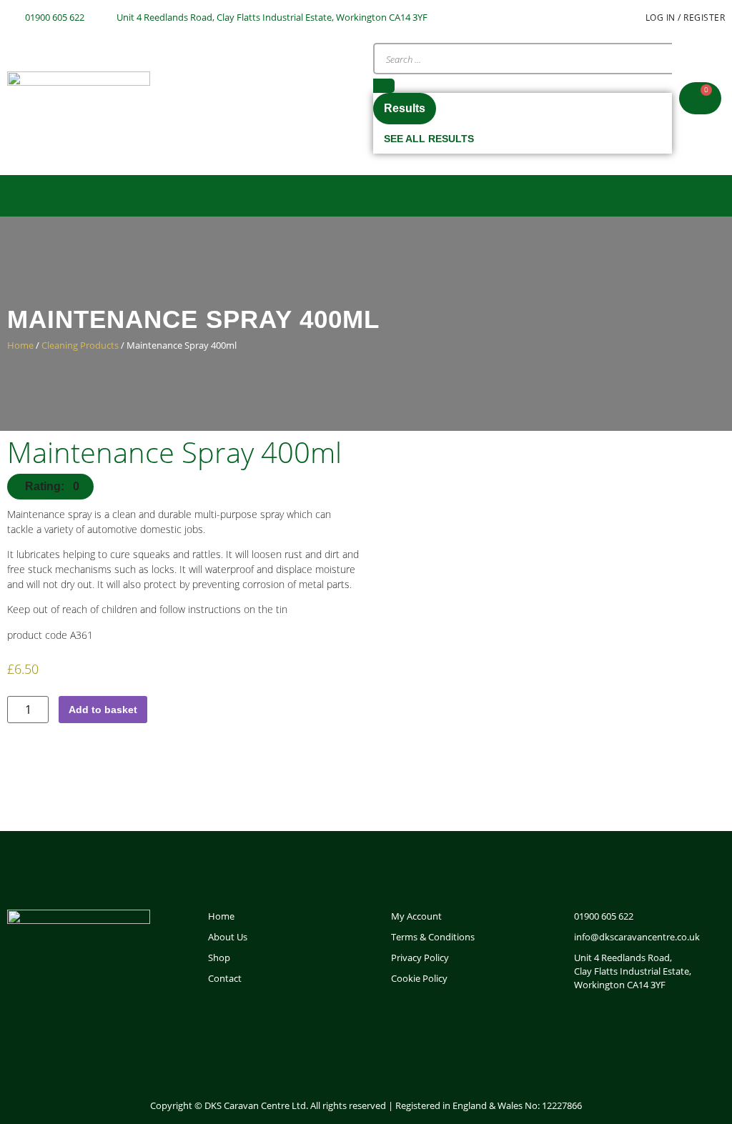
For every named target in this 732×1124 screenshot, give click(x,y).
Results (404, 108)
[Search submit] (384, 86)
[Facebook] (570, 1029)
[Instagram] (622, 1029)
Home (20, 345)
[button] (366, 195)
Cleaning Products (80, 345)
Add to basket (103, 709)
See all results (429, 138)
